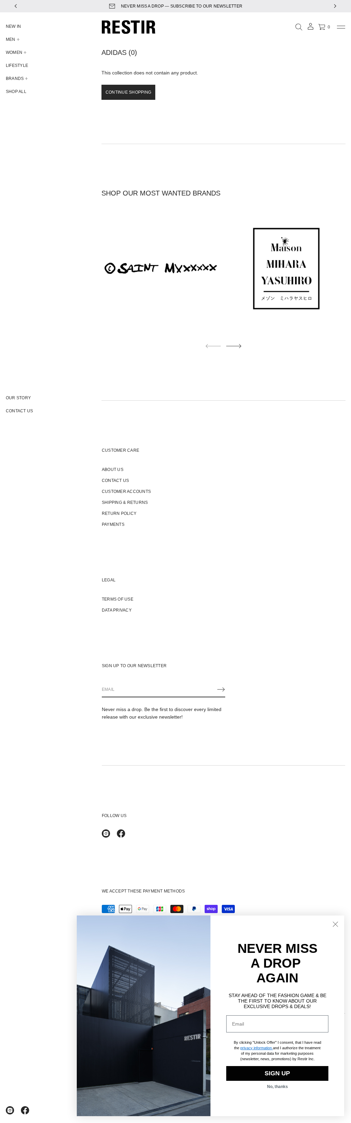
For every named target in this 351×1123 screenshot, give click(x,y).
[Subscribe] (221, 689)
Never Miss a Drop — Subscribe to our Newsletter (181, 6)
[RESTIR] (128, 27)
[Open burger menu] (341, 27)
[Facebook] (25, 1110)
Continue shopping (128, 92)
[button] (298, 27)
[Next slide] (233, 346)
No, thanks (277, 1086)
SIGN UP (277, 1073)
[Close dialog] (335, 924)
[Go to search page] (298, 27)
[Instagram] (9, 1110)
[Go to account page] (310, 29)
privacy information (256, 1048)
